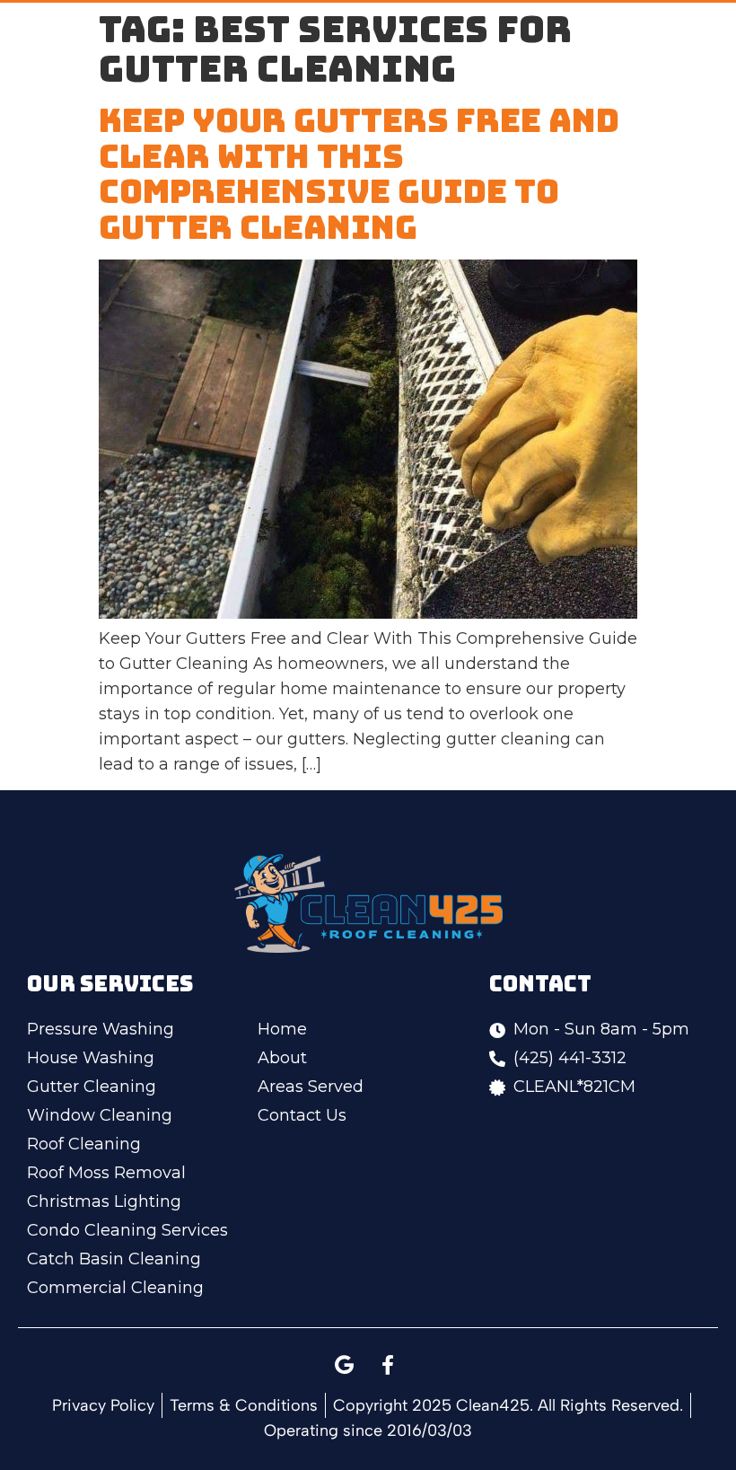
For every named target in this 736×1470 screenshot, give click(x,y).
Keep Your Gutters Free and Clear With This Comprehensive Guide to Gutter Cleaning (359, 174)
